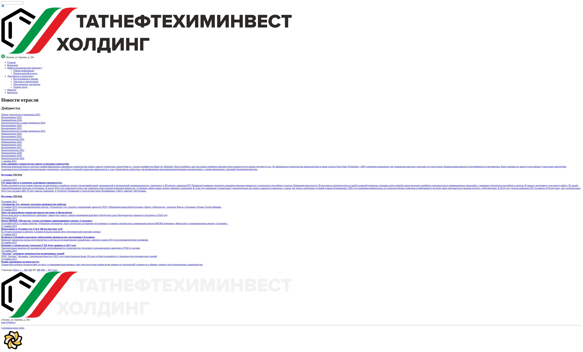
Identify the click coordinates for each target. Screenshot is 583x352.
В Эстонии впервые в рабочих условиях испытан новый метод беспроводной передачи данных (51, 231)
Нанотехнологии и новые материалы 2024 (23, 122)
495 (26, 270)
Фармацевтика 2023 (11, 133)
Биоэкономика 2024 (11, 125)
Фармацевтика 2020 (11, 153)
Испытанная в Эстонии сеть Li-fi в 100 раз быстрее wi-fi (31, 229)
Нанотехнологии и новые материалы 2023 (23, 131)
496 (30, 270)
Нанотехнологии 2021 (12, 150)
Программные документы (26, 84)
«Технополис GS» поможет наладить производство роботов (33, 204)
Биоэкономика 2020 (11, 155)
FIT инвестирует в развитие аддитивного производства (31, 182)
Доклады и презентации (25, 81)
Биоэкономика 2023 (11, 128)
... (22, 270)
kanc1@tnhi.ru (8, 322)
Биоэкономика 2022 (11, 136)
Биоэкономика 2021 (11, 147)
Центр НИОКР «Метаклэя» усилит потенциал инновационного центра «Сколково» (47, 220)
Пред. (16, 270)
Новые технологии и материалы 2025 (20, 114)
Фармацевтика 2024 (11, 120)
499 (43, 270)
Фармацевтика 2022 (11, 142)
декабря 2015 (9, 161)
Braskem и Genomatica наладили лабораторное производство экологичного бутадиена (48, 237)
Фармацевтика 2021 (11, 144)
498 (38, 270)
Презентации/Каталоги (25, 73)
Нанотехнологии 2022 (12, 139)
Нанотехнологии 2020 (12, 158)
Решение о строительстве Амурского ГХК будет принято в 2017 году (38, 245)
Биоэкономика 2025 (11, 117)
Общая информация (23, 70)
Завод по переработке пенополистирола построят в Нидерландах (36, 212)
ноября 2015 (9, 201)
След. (55, 270)
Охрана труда (20, 87)
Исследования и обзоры (25, 79)
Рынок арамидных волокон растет (20, 261)
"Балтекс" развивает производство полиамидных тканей (32, 253)
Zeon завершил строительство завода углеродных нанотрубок (35, 164)
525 (49, 270)
